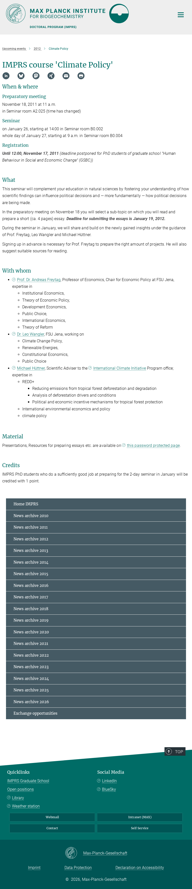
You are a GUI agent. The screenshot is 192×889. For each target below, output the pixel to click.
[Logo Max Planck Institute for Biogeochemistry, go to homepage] (87, 13)
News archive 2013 (31, 550)
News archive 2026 (31, 701)
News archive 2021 (31, 643)
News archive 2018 (31, 608)
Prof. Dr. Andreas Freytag (38, 279)
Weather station (26, 806)
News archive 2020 (31, 632)
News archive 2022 (31, 655)
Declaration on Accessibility (140, 867)
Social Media (110, 772)
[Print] (81, 76)
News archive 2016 (31, 585)
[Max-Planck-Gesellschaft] (74, 853)
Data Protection (78, 867)
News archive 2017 (31, 597)
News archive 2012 (31, 539)
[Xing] (51, 76)
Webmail (52, 817)
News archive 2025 (31, 690)
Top (179, 751)
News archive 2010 (31, 515)
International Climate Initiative (119, 368)
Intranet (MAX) (140, 817)
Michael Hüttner (31, 368)
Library (18, 797)
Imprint (34, 867)
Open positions (20, 789)
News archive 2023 (31, 666)
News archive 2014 (31, 562)
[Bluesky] (21, 76)
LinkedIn (109, 780)
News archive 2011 (31, 527)
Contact (52, 828)
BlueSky (109, 789)
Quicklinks (18, 772)
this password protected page (153, 445)
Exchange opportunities (36, 713)
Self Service (139, 828)
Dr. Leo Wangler (30, 334)
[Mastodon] (36, 76)
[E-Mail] (66, 76)
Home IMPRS (26, 504)
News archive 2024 (31, 678)
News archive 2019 (31, 620)
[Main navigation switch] (181, 15)
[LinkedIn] (6, 76)
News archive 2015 (31, 573)
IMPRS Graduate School (28, 780)
